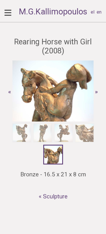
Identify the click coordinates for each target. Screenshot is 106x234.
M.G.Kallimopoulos (53, 11)
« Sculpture (53, 196)
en (99, 12)
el (92, 12)
